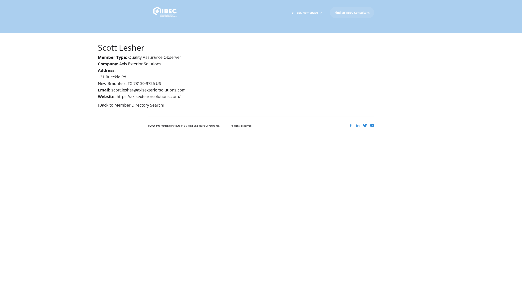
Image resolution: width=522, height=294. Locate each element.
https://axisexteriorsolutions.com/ (148, 96)
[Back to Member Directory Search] (131, 105)
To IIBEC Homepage (304, 12)
